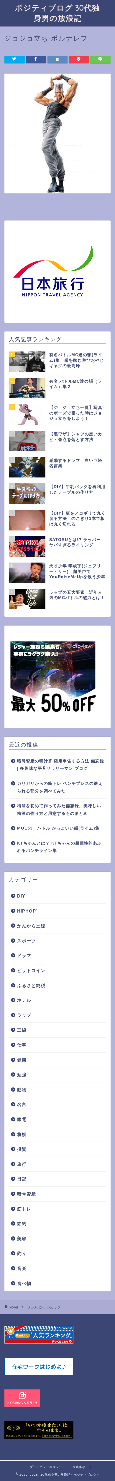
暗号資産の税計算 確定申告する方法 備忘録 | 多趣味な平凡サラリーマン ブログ (60, 765)
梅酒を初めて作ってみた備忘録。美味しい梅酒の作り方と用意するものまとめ (59, 810)
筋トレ (24, 1208)
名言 (22, 1104)
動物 (22, 1089)
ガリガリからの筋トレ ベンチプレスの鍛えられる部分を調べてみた (60, 787)
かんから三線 (31, 925)
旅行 (22, 1164)
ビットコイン (31, 970)
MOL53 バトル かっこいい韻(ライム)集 (58, 828)
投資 (22, 1149)
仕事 (22, 1044)
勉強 (22, 1074)
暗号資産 (26, 1193)
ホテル (24, 1000)
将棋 (22, 1134)
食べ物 (24, 1283)
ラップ (24, 1015)
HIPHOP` (27, 910)
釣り (22, 1253)
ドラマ (24, 955)
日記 (22, 1178)
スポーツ (26, 940)
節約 (22, 1223)
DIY (21, 895)
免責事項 (79, 1467)
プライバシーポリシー (46, 1467)
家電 (22, 1119)
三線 (22, 1029)
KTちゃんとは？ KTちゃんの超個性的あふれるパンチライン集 (59, 847)
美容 (22, 1238)
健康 (22, 1059)
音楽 (22, 1268)
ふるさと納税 (31, 985)
